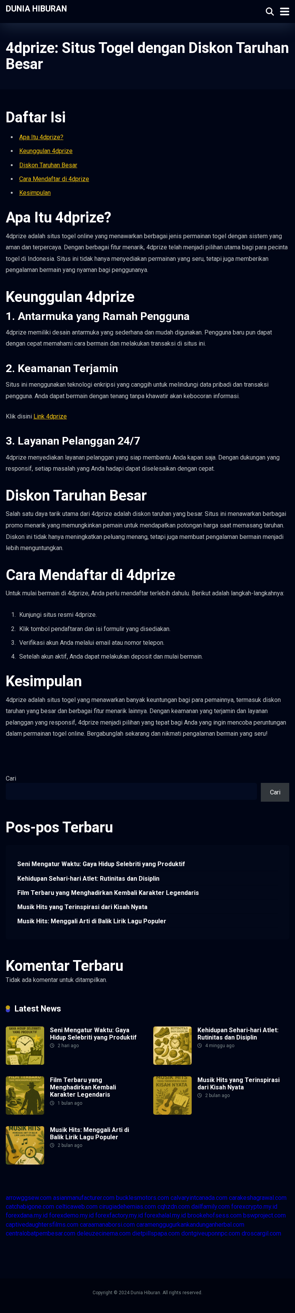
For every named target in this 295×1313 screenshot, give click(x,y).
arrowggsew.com (28, 1197)
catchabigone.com (30, 1206)
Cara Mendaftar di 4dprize (54, 179)
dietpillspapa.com (156, 1233)
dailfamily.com (210, 1206)
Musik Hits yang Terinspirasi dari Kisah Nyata (82, 907)
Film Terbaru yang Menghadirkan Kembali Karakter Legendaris (108, 892)
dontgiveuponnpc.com (210, 1233)
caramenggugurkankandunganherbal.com (190, 1224)
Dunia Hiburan (36, 8)
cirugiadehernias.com (127, 1206)
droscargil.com (261, 1233)
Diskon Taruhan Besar (48, 165)
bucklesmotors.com (142, 1197)
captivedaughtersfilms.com (42, 1224)
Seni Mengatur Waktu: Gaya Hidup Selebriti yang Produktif (101, 864)
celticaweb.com (77, 1206)
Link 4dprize (50, 416)
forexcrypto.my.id (254, 1206)
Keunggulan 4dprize (46, 151)
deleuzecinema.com (104, 1233)
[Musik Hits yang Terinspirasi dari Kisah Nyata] (172, 1112)
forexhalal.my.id (165, 1215)
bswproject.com (264, 1215)
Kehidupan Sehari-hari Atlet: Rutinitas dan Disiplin (88, 878)
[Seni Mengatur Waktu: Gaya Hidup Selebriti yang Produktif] (25, 1062)
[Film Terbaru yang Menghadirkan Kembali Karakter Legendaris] (25, 1112)
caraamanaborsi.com (107, 1224)
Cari (11, 778)
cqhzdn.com (173, 1206)
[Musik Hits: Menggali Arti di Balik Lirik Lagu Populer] (25, 1162)
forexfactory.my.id (119, 1215)
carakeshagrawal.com (258, 1197)
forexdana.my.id (27, 1215)
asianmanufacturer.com (83, 1197)
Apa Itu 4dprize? (41, 137)
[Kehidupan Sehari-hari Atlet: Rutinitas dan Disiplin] (172, 1062)
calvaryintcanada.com (199, 1197)
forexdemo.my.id (71, 1215)
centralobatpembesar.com (40, 1233)
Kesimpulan (35, 192)
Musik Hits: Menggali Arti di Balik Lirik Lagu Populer (91, 921)
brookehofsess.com (214, 1215)
